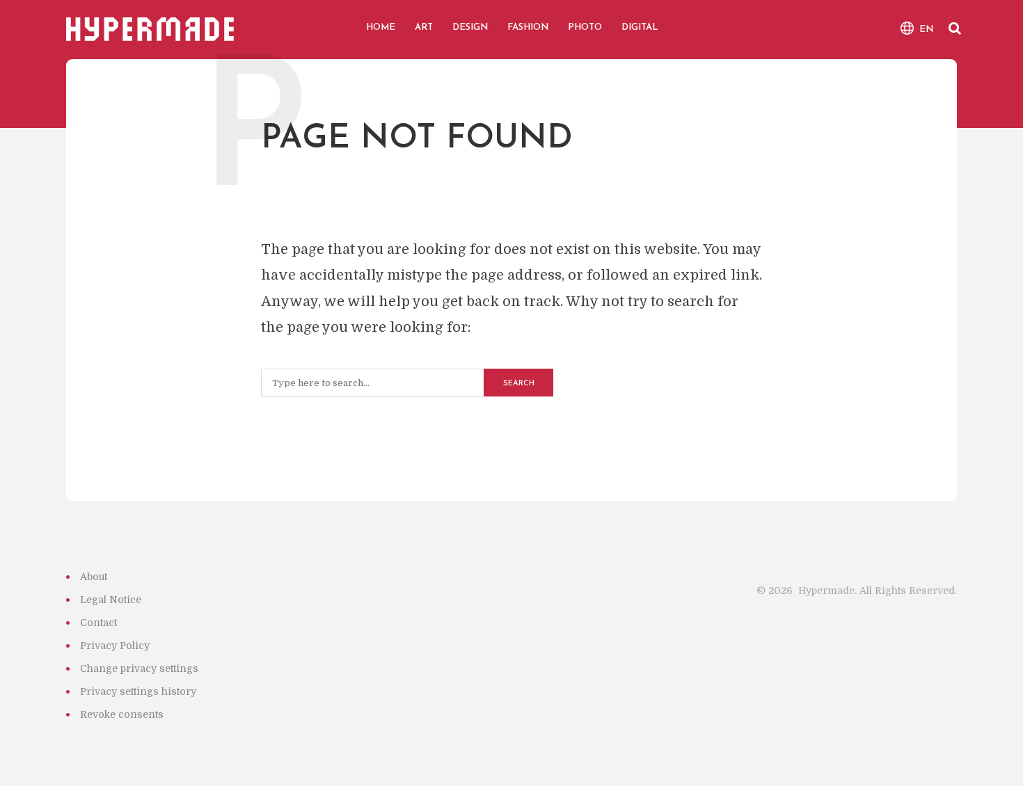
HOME (380, 27)
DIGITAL (639, 27)
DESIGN (470, 27)
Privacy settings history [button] (138, 691)
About (93, 576)
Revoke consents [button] (122, 714)
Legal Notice (110, 599)
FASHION (527, 27)
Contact (98, 622)
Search (518, 383)
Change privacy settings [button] (139, 668)
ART (424, 27)
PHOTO (585, 27)
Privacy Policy (115, 645)
